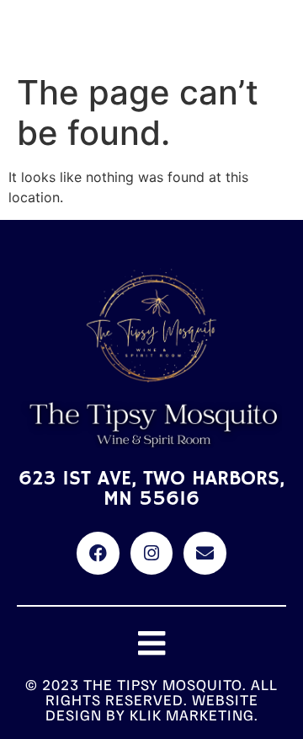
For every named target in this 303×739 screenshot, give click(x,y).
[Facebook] (98, 553)
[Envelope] (204, 553)
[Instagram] (151, 553)
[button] (151, 643)
